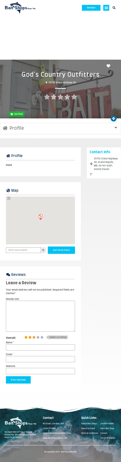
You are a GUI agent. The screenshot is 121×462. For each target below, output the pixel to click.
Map (14, 190)
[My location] (43, 250)
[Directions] (114, 118)
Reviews (18, 275)
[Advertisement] (60, 37)
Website (10, 366)
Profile (17, 156)
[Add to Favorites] (109, 66)
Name (10, 342)
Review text (12, 299)
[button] (106, 8)
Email (9, 354)
